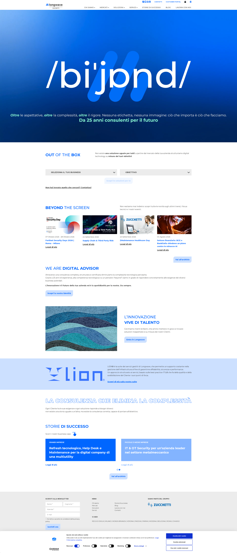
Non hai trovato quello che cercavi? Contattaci (68, 187)
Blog (168, 7)
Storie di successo (151, 7)
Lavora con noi (183, 7)
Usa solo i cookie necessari (179, 548)
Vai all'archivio (182, 259)
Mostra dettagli (139, 546)
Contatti (158, 2)
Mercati (104, 7)
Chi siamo (89, 7)
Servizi (132, 7)
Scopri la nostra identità (59, 293)
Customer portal (173, 2)
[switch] (94, 545)
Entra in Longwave (135, 340)
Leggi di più (51, 247)
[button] (117, 469)
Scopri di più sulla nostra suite (122, 382)
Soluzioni (118, 7)
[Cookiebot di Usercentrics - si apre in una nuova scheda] (54, 549)
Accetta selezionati (179, 542)
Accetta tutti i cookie (179, 536)
